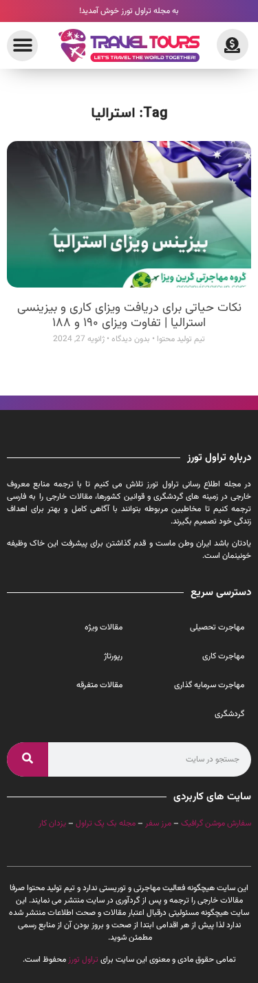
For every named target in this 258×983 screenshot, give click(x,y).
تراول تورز (83, 959)
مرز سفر (158, 823)
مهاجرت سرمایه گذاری (209, 685)
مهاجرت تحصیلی (217, 627)
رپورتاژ (113, 656)
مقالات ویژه (103, 627)
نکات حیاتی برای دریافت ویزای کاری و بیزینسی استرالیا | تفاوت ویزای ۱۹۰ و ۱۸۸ (129, 316)
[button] (22, 45)
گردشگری (229, 714)
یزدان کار (52, 823)
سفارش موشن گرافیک (216, 823)
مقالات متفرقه (99, 685)
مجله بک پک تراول (106, 823)
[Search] (27, 759)
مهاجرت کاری (223, 656)
